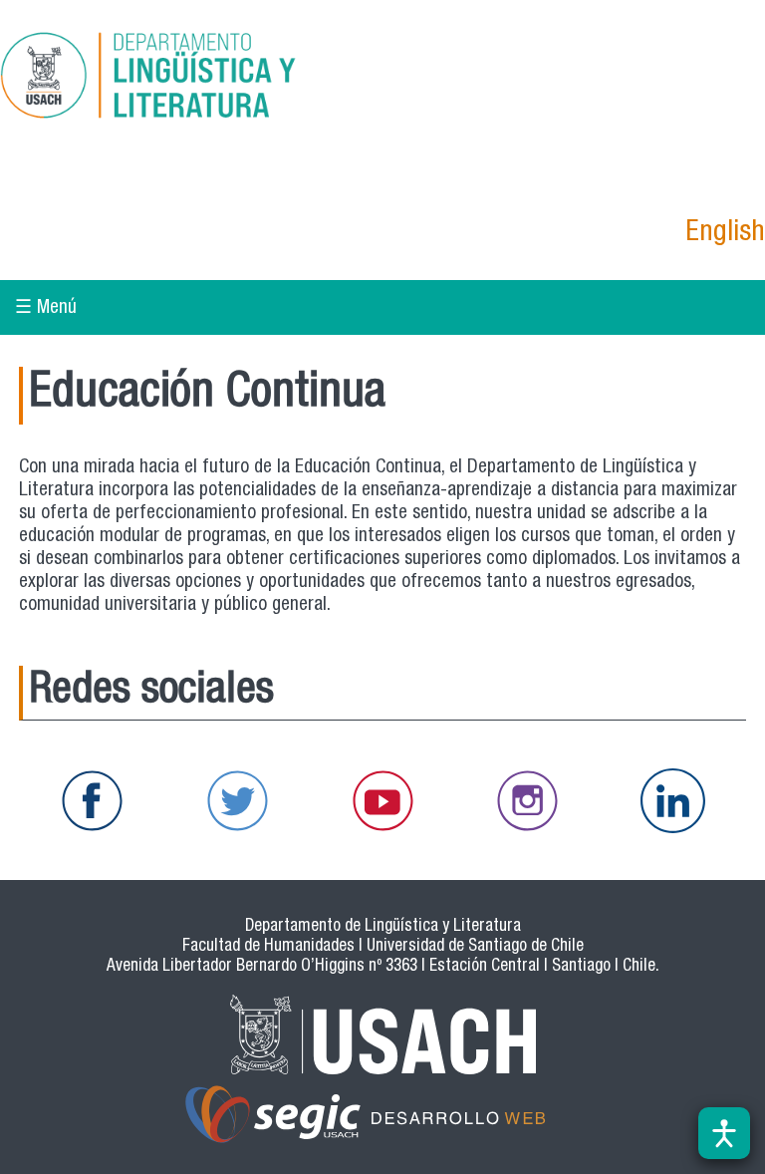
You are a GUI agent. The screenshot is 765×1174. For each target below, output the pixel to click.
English (725, 233)
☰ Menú (46, 308)
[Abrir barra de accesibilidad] (724, 1133)
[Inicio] (203, 79)
